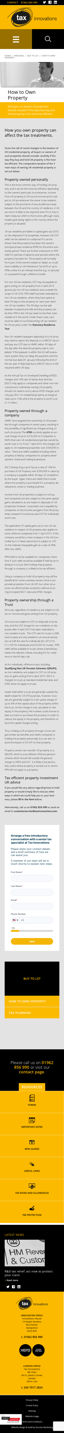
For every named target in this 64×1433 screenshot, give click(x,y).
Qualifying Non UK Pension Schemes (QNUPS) (30, 668)
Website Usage (32, 1416)
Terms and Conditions (32, 1421)
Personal (19, 55)
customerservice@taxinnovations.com (35, 811)
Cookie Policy (32, 1405)
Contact (12, 2)
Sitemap (32, 1410)
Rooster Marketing (44, 1427)
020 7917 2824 (33, 1387)
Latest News (14, 1235)
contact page (31, 1072)
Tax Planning (20, 1013)
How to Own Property (27, 1001)
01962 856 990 (29, 2)
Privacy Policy (32, 1400)
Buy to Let (32, 55)
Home (8, 55)
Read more (12, 1280)
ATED (29, 432)
